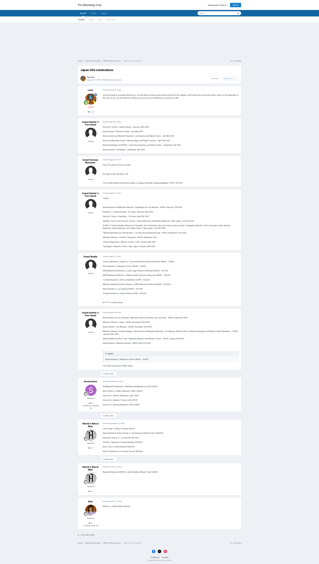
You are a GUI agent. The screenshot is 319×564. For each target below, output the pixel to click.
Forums (81, 20)
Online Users (111, 20)
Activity (93, 13)
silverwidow (90, 381)
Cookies (165, 557)
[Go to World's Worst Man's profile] (90, 435)
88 (91, 403)
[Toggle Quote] (106, 354)
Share (216, 79)
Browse (83, 13)
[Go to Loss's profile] (83, 78)
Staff (99, 20)
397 (91, 448)
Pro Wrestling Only (90, 5)
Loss (92, 77)
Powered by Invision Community (159, 560)
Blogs (91, 20)
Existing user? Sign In (217, 5)
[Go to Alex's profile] (90, 510)
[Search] (238, 13)
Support (104, 13)
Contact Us (154, 557)
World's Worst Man (90, 425)
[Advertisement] (159, 40)
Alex (90, 501)
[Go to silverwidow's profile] (90, 390)
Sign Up (236, 5)
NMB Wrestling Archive (112, 80)
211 (91, 523)
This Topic (228, 13)
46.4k (91, 112)
